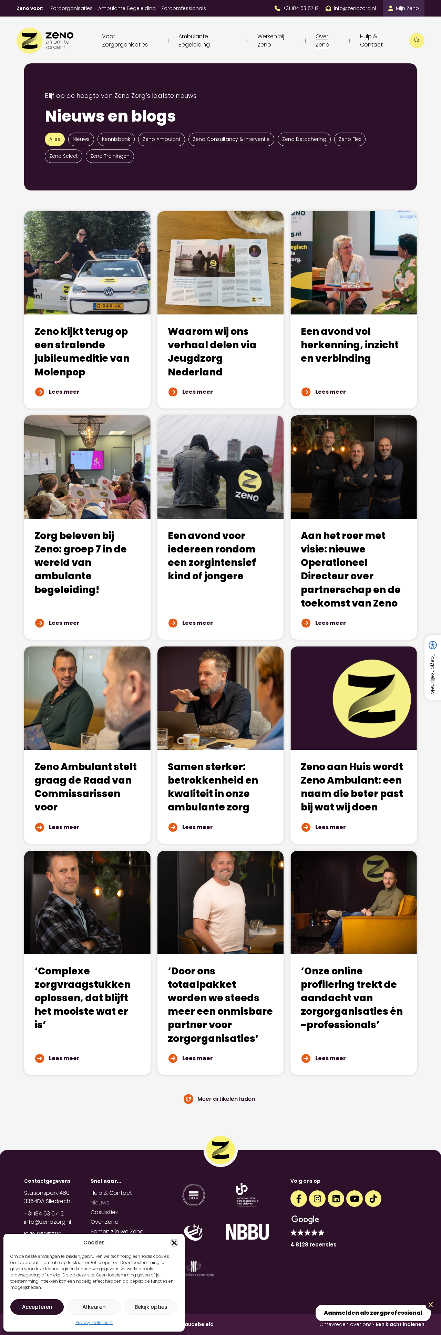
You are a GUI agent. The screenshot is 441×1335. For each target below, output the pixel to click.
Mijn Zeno (407, 8)
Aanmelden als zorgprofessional (373, 1313)
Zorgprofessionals (183, 8)
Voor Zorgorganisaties (125, 40)
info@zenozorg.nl (47, 1222)
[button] (174, 1242)
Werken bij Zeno (270, 40)
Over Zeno (322, 40)
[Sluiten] (430, 1305)
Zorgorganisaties (71, 8)
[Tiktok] (373, 1198)
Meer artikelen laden (226, 1099)
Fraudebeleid (197, 1324)
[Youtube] (354, 1198)
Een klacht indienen (400, 1324)
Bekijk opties (151, 1307)
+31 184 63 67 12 (44, 1214)
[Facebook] (298, 1198)
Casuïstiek (104, 1212)
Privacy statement (94, 1322)
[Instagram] (317, 1198)
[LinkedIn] (336, 1198)
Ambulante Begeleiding (127, 8)
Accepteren (37, 1307)
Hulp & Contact (371, 40)
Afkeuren (94, 1307)
